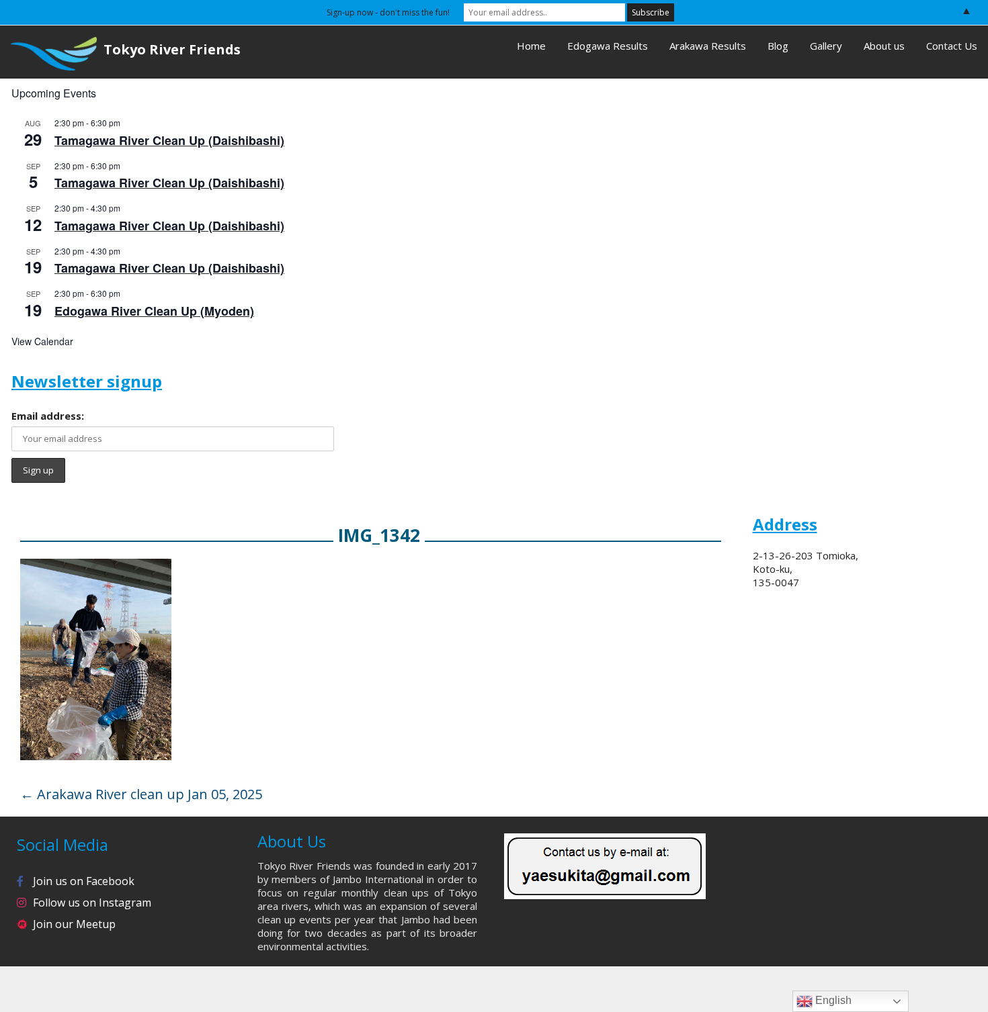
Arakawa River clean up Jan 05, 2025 (141, 794)
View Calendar (42, 341)
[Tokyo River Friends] (48, 52)
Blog (778, 45)
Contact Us (951, 45)
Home (531, 45)
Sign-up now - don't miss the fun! (388, 12)
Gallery (826, 45)
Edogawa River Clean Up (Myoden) (154, 311)
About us (884, 45)
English (832, 1000)
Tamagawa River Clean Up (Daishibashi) (169, 140)
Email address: (47, 415)
